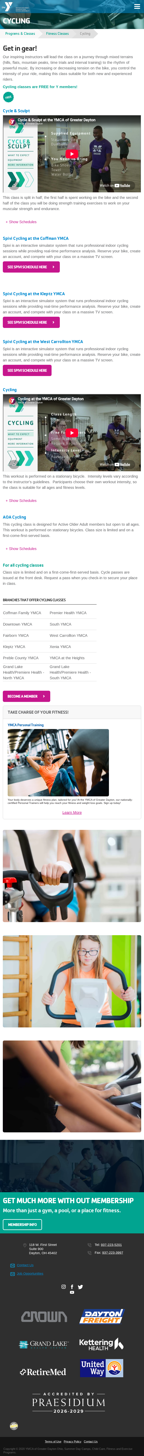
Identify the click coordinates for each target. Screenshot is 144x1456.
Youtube (72, 1292)
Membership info (22, 1224)
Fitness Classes (57, 33)
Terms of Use (53, 1441)
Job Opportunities (30, 1273)
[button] (72, 222)
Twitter (80, 1287)
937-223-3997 (112, 1253)
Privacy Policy (72, 1441)
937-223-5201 (111, 1245)
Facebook (72, 1287)
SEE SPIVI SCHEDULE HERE (27, 267)
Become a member (22, 696)
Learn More (72, 812)
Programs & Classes (20, 33)
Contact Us (25, 1265)
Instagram (63, 1287)
